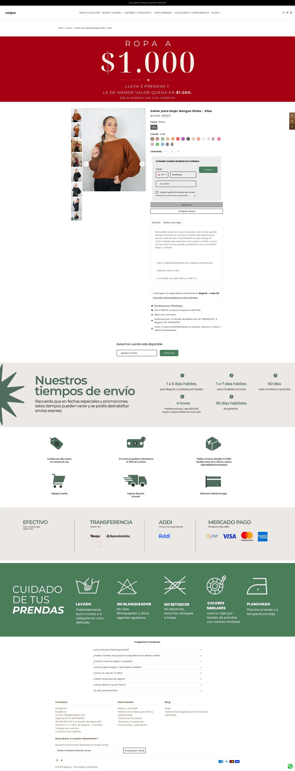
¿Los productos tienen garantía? (111, 649)
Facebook (60, 711)
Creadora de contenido (68, 731)
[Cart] (291, 13)
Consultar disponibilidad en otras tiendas (175, 297)
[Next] (142, 164)
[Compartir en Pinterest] (292, 127)
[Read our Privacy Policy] (194, 195)
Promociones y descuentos (132, 725)
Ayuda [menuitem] (215, 12)
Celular (159, 169)
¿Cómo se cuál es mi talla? (108, 673)
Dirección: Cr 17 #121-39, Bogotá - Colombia (78, 725)
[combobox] (162, 175)
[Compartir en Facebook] (292, 115)
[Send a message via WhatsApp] (290, 766)
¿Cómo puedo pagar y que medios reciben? (117, 667)
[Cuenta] (287, 13)
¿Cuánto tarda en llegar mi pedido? (113, 661)
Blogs (168, 708)
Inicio (60, 28)
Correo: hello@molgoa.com (70, 715)
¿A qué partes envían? (105, 690)
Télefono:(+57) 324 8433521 (69, 718)
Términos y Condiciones (130, 721)
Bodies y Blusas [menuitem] (111, 12)
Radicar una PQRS (127, 708)
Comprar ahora (186, 211)
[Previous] (86, 164)
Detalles (156, 222)
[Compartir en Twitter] (292, 121)
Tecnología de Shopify (86, 766)
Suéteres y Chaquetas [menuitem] (137, 12)
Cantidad (156, 151)
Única (154, 127)
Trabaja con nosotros (67, 728)
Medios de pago (172, 222)
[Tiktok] (61, 760)
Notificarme (169, 353)
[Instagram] (57, 760)
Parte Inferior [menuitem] (162, 12)
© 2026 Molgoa (63, 766)
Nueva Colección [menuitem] (89, 12)
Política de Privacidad (130, 718)
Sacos (69, 28)
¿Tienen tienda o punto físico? (109, 684)
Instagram (61, 708)
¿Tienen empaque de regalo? (109, 678)
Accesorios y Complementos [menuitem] (192, 12)
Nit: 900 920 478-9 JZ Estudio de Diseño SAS (78, 721)
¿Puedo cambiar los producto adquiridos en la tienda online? (126, 655)
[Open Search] (284, 13)
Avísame (208, 169)
